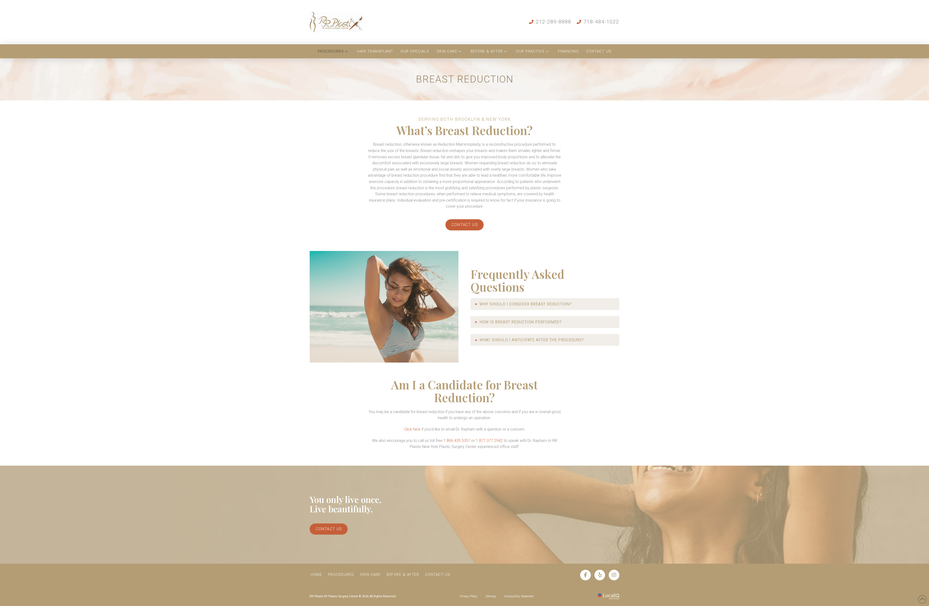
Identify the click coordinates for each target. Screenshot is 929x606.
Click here (412, 429)
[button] (545, 304)
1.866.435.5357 (456, 440)
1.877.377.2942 (489, 440)
